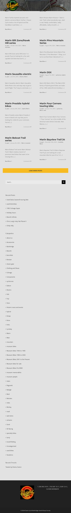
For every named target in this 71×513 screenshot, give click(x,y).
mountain (7, 47)
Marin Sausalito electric (18, 74)
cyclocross (58, 75)
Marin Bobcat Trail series (15, 139)
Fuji (8, 299)
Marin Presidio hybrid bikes (17, 104)
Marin (6, 11)
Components (11, 277)
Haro (8, 303)
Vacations (10, 455)
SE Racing (10, 429)
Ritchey (9, 407)
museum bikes (11, 346)
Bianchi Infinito (12, 217)
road (44, 11)
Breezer (9, 259)
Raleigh (9, 390)
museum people (12, 377)
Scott (8, 424)
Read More (8, 29)
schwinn (9, 420)
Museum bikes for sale (14, 364)
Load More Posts (35, 171)
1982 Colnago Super (13, 208)
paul (8, 45)
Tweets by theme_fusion (13, 467)
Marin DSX (45, 72)
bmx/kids (60, 142)
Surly (8, 437)
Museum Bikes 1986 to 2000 (16, 355)
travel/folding (11, 442)
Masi (8, 338)
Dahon (9, 286)
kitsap (9, 316)
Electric (22, 76)
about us (9, 238)
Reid (8, 394)
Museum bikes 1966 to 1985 (16, 351)
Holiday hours (11, 213)
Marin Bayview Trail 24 (52, 139)
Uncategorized (11, 446)
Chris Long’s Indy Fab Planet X (16, 221)
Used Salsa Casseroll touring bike (17, 200)
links (8, 325)
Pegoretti (10, 385)
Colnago (9, 272)
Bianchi (9, 251)
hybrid (63, 75)
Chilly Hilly (10, 226)
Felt (8, 294)
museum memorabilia (14, 372)
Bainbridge (10, 246)
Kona (8, 320)
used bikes (10, 450)
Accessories (10, 242)
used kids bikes (12, 204)
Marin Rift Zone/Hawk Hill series (17, 41)
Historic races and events (15, 307)
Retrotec (9, 398)
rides (8, 403)
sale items (10, 416)
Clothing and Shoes (13, 268)
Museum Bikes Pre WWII (15, 368)
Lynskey (9, 329)
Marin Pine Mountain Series (51, 41)
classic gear (10, 264)
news (8, 381)
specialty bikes (11, 433)
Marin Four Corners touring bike (50, 104)
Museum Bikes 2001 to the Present (18, 359)
